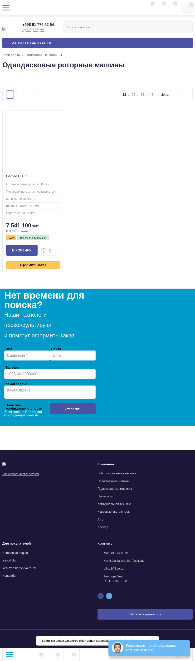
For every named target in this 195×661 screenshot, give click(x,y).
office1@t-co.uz (114, 568)
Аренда (103, 527)
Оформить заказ (33, 265)
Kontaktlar (9, 575)
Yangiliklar (9, 560)
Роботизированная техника (117, 473)
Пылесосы (105, 496)
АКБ (101, 519)
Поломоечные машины (44, 54)
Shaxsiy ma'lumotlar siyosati (20, 474)
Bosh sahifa (11, 54)
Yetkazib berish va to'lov (19, 568)
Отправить (73, 409)
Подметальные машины (115, 489)
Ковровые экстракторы (114, 511)
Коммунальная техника (114, 504)
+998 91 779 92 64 (38, 25)
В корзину (21, 250)
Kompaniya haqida (15, 553)
